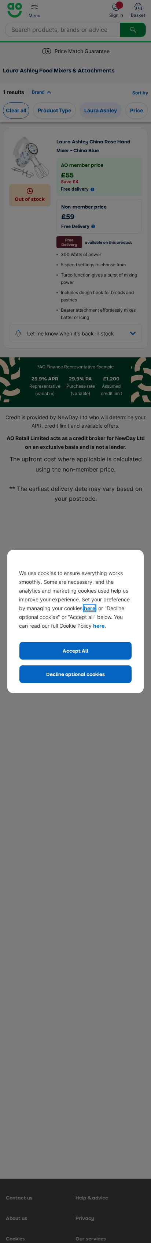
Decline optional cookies (75, 674)
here (89, 608)
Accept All (75, 650)
